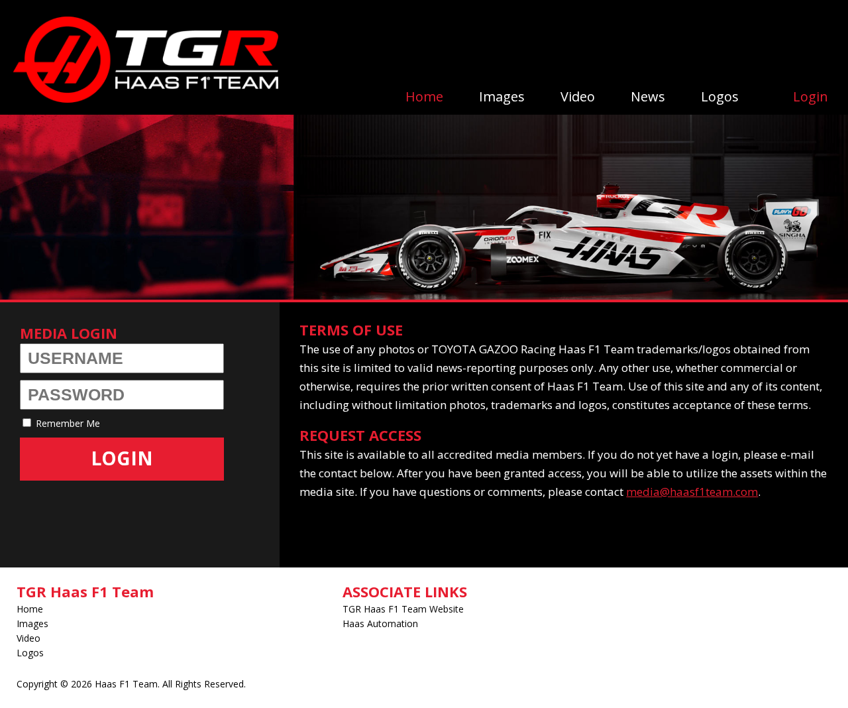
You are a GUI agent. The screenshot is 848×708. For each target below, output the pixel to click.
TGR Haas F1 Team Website (403, 609)
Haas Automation (380, 623)
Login (810, 96)
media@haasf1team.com (692, 491)
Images (502, 96)
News (648, 96)
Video (577, 96)
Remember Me (66, 423)
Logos (720, 96)
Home (424, 96)
